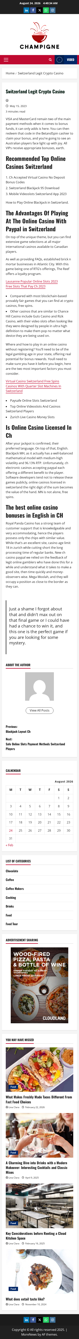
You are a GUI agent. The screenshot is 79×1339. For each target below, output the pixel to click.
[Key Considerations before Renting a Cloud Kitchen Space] (39, 1206)
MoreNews (29, 1334)
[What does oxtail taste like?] (39, 1271)
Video (70, 59)
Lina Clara (14, 1107)
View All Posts (39, 710)
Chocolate (12, 871)
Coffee (10, 879)
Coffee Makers (15, 888)
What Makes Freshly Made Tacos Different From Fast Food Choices (39, 1099)
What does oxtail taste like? (25, 1298)
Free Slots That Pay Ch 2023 (25, 286)
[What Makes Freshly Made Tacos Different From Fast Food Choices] (39, 1069)
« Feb (9, 845)
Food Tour (12, 924)
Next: (35, 744)
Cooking (11, 897)
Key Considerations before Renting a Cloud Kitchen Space (36, 1236)
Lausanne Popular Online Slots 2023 (32, 281)
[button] (6, 60)
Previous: (18, 729)
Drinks (10, 906)
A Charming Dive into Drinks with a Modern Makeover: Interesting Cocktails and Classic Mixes (36, 1167)
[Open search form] (50, 59)
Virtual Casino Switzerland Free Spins (32, 381)
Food (9, 915)
